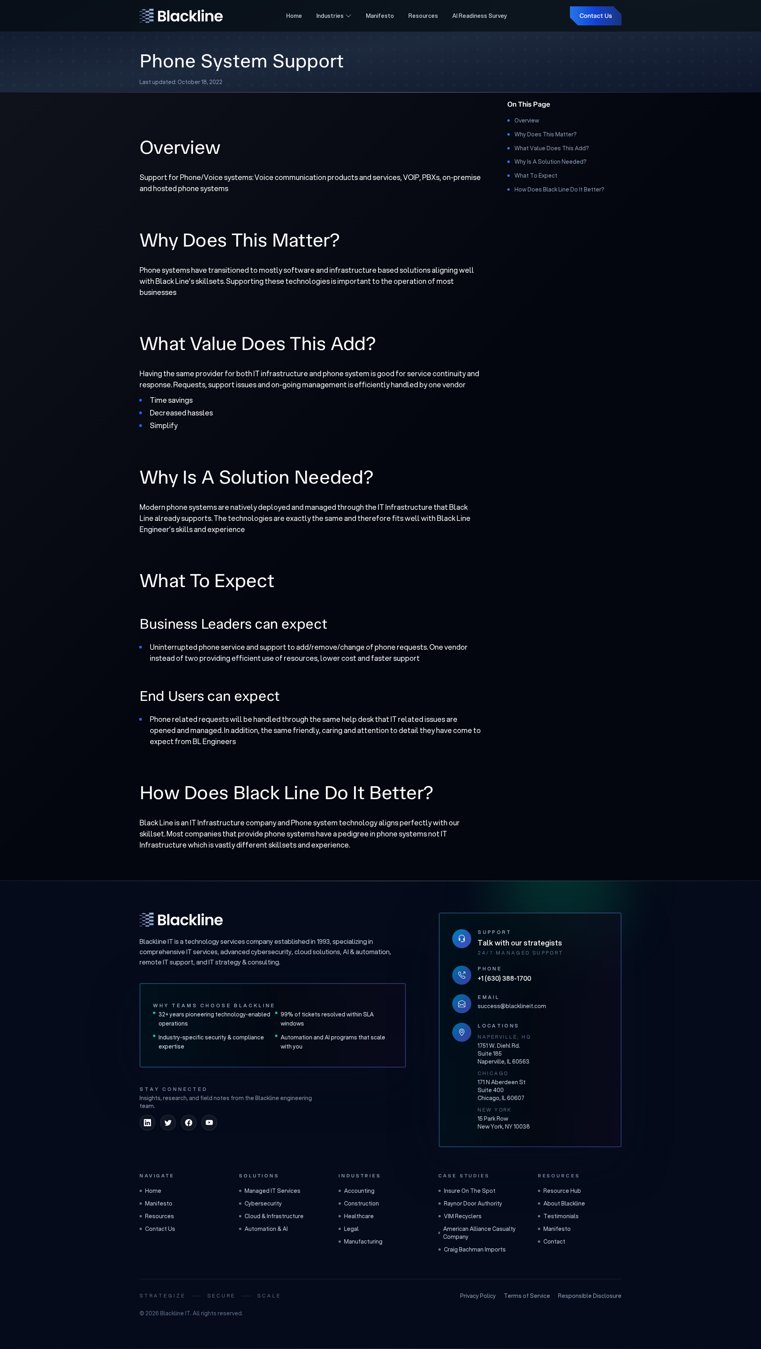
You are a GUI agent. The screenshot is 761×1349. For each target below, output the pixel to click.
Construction (361, 1203)
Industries (330, 16)
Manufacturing (363, 1242)
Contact (554, 1242)
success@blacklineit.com (512, 1006)
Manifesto (380, 16)
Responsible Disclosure (589, 1296)
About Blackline (564, 1203)
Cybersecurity (263, 1203)
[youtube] (209, 1123)
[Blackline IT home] (181, 920)
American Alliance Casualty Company (479, 1233)
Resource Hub (562, 1191)
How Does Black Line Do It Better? (559, 189)
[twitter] (168, 1123)
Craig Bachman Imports (475, 1249)
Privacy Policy (478, 1296)
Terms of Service (527, 1296)
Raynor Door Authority (473, 1203)
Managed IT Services (272, 1191)
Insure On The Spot (469, 1191)
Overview (526, 120)
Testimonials (561, 1216)
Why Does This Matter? (545, 134)
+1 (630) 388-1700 (504, 978)
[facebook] (189, 1123)
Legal (351, 1229)
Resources (423, 16)
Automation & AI (266, 1229)
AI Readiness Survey (479, 16)
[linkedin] (147, 1123)
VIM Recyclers (463, 1216)
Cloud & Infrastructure (274, 1216)
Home (294, 16)
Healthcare (359, 1216)
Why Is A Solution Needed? (550, 162)
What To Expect (535, 176)
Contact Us (595, 15)
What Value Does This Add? (551, 148)
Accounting (359, 1191)
